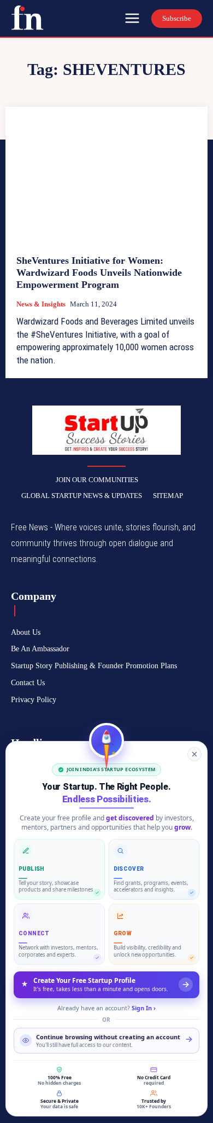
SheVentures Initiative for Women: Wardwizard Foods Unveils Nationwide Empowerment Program (99, 272)
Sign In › (144, 1008)
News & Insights (41, 304)
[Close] (194, 754)
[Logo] (27, 17)
